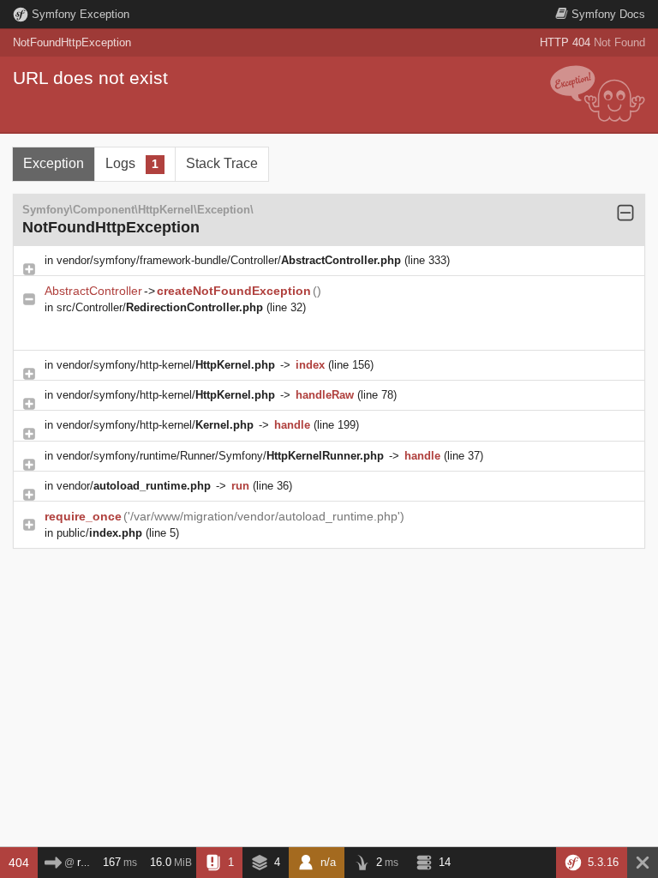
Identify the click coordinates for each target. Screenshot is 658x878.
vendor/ (134, 485)
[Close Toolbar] (642, 862)
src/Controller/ (160, 307)
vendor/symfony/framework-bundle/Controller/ (229, 260)
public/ (99, 532)
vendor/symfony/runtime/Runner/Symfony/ (220, 455)
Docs (608, 14)
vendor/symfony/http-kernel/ (166, 364)
